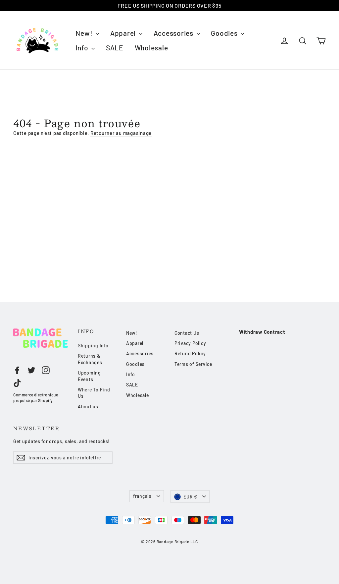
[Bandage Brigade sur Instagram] (46, 370)
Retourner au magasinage (121, 133)
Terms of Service (193, 364)
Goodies (225, 33)
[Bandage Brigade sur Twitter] (31, 370)
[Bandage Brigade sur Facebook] (17, 370)
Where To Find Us (94, 393)
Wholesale (151, 47)
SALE (114, 47)
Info (82, 47)
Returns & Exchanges (90, 359)
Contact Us (186, 333)
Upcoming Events (89, 376)
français (142, 496)
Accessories (174, 33)
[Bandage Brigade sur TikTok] (17, 383)
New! (84, 33)
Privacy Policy (190, 343)
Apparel (123, 33)
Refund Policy (190, 353)
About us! (89, 406)
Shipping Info (93, 345)
